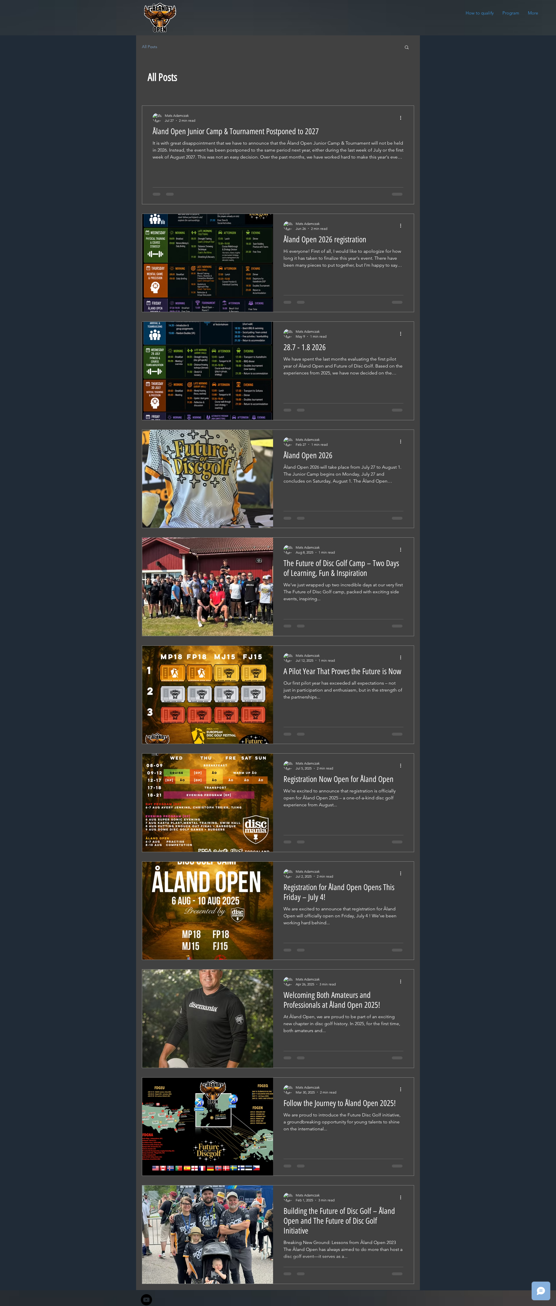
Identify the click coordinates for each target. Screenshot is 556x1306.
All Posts (149, 46)
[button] (406, 48)
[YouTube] (146, 1299)
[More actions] (402, 117)
